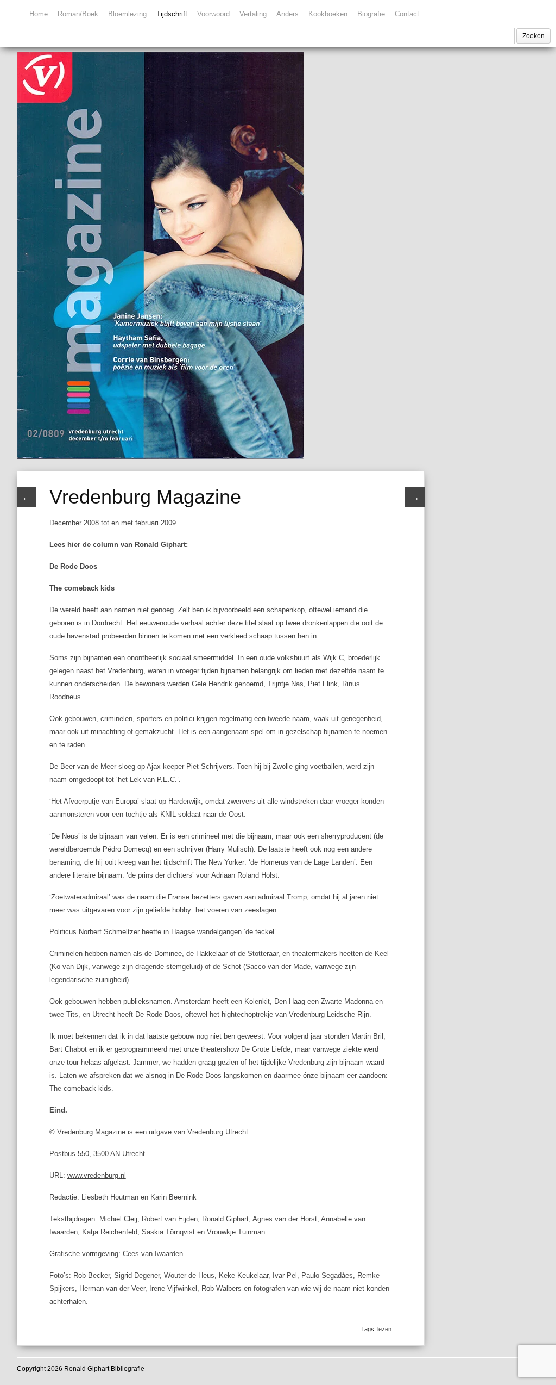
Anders (287, 14)
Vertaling (253, 14)
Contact (407, 14)
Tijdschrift (171, 14)
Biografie (371, 14)
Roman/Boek (78, 14)
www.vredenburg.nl (96, 1175)
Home (38, 14)
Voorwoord (213, 14)
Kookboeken (328, 14)
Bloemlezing (127, 14)
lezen (384, 1329)
